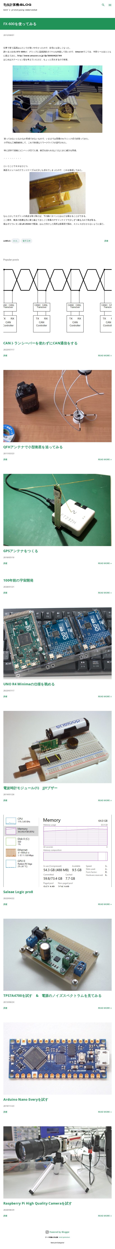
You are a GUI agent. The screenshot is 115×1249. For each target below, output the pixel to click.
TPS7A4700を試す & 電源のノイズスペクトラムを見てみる (52, 995)
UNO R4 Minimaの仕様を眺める (29, 684)
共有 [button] (106, 240)
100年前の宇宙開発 (18, 580)
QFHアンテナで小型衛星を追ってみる (33, 447)
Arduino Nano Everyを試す (25, 1099)
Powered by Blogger (59, 1232)
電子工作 (27, 240)
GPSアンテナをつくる (20, 550)
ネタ (15, 240)
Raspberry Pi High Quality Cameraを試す (37, 1203)
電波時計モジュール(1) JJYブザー (30, 788)
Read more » (105, 355)
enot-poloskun (64, 1237)
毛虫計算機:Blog (17, 4)
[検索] (103, 5)
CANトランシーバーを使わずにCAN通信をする (40, 343)
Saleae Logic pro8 (18, 891)
